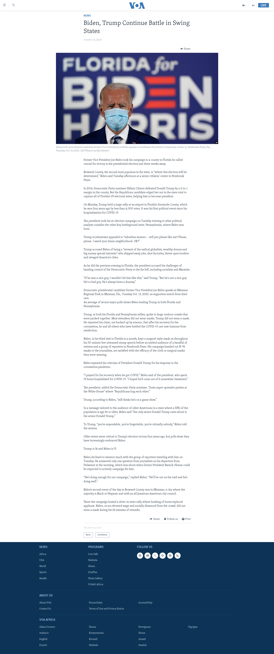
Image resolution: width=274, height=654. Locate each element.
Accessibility (145, 603)
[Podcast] (163, 556)
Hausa (92, 627)
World (42, 566)
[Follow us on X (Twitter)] (155, 556)
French (43, 645)
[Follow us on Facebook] (140, 556)
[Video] (244, 5)
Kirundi (93, 639)
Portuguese (144, 627)
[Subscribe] (170, 556)
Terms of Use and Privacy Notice (106, 609)
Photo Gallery (95, 578)
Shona (91, 566)
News (87, 15)
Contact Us (45, 609)
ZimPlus (92, 572)
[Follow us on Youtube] (147, 556)
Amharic (44, 633)
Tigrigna (192, 627)
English (43, 639)
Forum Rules (95, 603)
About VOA (45, 603)
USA (41, 560)
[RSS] (178, 556)
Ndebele (92, 560)
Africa (42, 554)
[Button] (185, 49)
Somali (142, 639)
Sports (42, 572)
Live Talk (93, 554)
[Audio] (253, 5)
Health (43, 578)
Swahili (142, 645)
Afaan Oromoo (47, 627)
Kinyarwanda (96, 633)
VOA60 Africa (95, 584)
